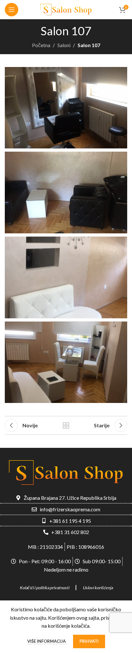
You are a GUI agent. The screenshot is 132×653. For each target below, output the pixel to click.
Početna (41, 45)
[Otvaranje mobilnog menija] (11, 9)
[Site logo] (66, 9)
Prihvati (89, 641)
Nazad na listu (66, 425)
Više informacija (47, 641)
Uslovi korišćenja (98, 587)
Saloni (63, 45)
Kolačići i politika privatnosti (44, 587)
